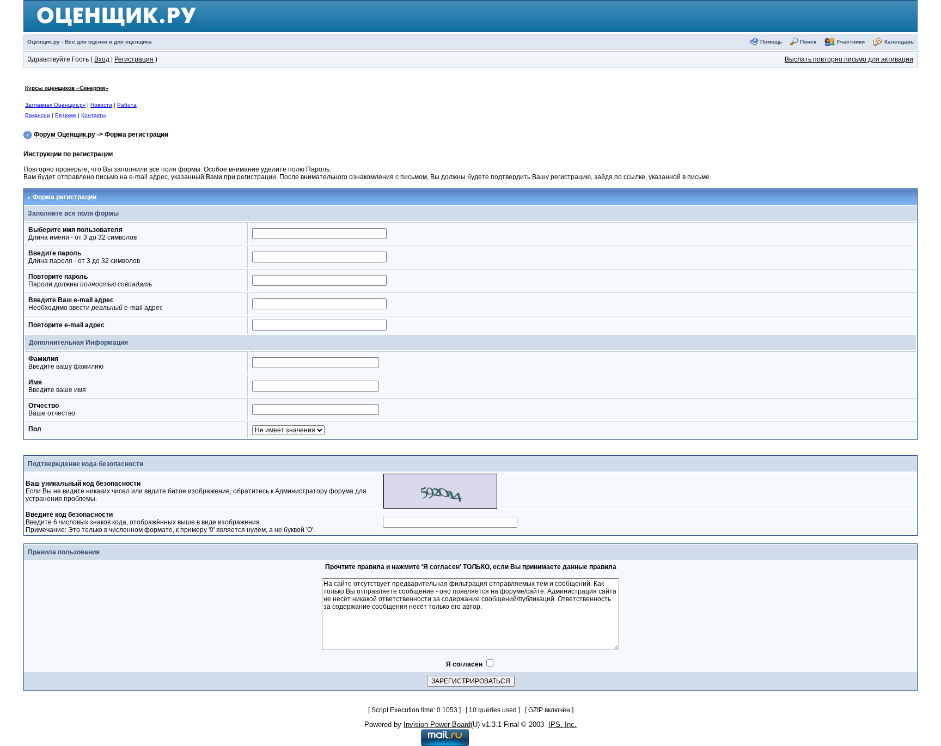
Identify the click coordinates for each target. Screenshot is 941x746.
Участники (850, 42)
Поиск (808, 42)
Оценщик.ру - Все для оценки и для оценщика (89, 42)
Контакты (93, 115)
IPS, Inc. (562, 724)
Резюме (65, 115)
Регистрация (134, 59)
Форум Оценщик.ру (64, 135)
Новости (101, 105)
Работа (127, 105)
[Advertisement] (421, 101)
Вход (101, 59)
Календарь (899, 42)
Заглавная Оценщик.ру (55, 105)
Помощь (771, 42)
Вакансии (37, 115)
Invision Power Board (437, 724)
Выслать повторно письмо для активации (849, 59)
